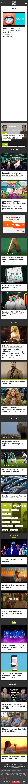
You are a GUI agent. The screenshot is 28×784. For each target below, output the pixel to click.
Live (3, 3)
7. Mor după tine (8, 526)
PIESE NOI (14, 536)
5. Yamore (6, 522)
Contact (21, 764)
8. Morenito (19, 526)
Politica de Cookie (22, 766)
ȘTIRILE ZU (14, 418)
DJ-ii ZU (6, 764)
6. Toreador (15, 522)
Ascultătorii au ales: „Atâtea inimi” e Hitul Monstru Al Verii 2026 (13, 138)
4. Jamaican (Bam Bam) (10, 518)
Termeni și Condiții (15, 767)
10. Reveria (14, 530)
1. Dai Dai (5, 510)
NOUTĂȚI (14, 322)
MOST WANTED (15, 506)
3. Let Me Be (6, 514)
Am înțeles (17, 781)
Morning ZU (14, 126)
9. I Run (5, 530)
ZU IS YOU (14, 150)
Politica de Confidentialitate (10, 766)
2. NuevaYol (15, 510)
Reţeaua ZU (14, 764)
